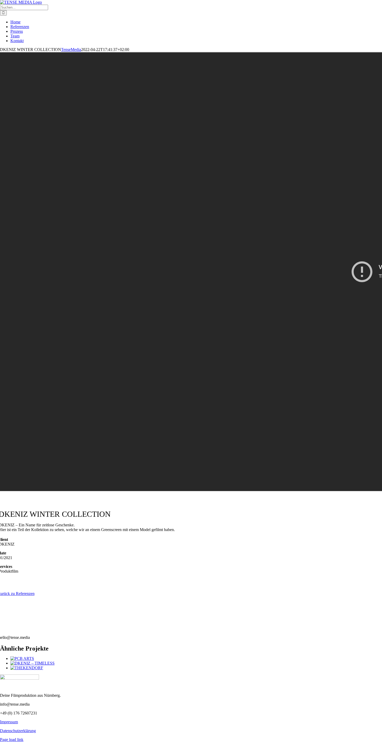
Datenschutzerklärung (18, 730)
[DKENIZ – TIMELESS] (32, 663)
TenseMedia (71, 49)
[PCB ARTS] (22, 658)
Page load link (11, 739)
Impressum (9, 722)
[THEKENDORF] (26, 668)
